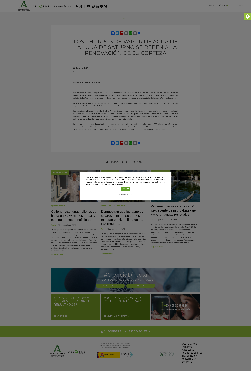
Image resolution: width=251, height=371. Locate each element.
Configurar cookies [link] (125, 194)
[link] (247, 16)
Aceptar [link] (126, 189)
